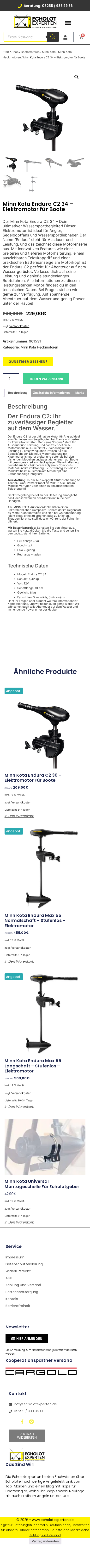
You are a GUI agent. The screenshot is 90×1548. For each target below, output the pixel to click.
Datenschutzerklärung (24, 1264)
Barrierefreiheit (18, 1305)
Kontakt (12, 1298)
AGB (9, 1278)
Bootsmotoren (30, 52)
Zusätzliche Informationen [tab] (51, 392)
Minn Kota (49, 52)
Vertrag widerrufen (45, 1541)
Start (6, 52)
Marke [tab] (79, 392)
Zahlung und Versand (23, 1285)
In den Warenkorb (46, 378)
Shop (15, 52)
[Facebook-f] (22, 1421)
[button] (68, 23)
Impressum (15, 1257)
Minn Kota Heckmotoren (39, 347)
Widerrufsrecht (18, 1271)
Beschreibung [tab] (18, 392)
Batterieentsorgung (22, 1292)
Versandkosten (19, 326)
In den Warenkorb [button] (19, 816)
